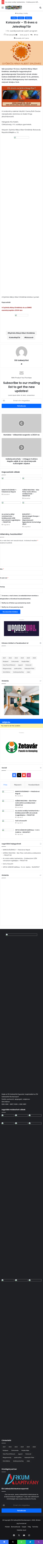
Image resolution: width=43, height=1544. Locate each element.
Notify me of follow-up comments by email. (16, 603)
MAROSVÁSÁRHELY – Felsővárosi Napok (9, 491)
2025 (28, 658)
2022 (10, 658)
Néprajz (28, 18)
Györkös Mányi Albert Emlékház (22, 333)
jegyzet (20, 665)
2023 (16, 658)
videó (28, 672)
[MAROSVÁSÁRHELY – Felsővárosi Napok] (11, 482)
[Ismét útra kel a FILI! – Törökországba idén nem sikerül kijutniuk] (35, 1282)
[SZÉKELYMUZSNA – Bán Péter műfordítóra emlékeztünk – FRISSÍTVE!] (31, 482)
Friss (5, 785)
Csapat (24, 1527)
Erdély (26, 13)
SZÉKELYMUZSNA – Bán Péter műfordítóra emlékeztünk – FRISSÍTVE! (30, 493)
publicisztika (18, 668)
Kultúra (21, 18)
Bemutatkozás (15, 1527)
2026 (34, 658)
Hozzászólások (33, 785)
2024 (22, 658)
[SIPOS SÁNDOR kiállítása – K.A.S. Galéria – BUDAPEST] (8, 833)
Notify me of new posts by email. (13, 607)
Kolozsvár (29, 337)
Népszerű (17, 785)
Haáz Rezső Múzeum (9, 665)
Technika (35, 1527)
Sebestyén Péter (29, 668)
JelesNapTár (15, 337)
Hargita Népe (25, 661)
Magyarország (7, 668)
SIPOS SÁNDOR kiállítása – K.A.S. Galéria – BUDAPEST (27, 831)
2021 (4, 658)
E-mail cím (4, 578)
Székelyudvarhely (18, 672)
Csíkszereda (15, 661)
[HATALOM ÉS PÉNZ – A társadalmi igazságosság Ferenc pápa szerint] (21, 1357)
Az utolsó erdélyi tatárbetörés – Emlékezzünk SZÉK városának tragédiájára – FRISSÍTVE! (11, 518)
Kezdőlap (19, 13)
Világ (29, 1527)
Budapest (5, 661)
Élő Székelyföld (11, 35)
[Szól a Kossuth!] (8, 823)
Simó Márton (6, 672)
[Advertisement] (21, 901)
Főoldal (7, 1527)
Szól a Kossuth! (10, 2)
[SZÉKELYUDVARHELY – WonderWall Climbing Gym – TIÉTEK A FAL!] (8, 1118)
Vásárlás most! (21, 1530)
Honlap (2, 587)
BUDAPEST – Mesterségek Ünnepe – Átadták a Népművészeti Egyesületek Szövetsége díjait (31, 519)
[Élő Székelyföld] (13, 7)
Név (2, 569)
